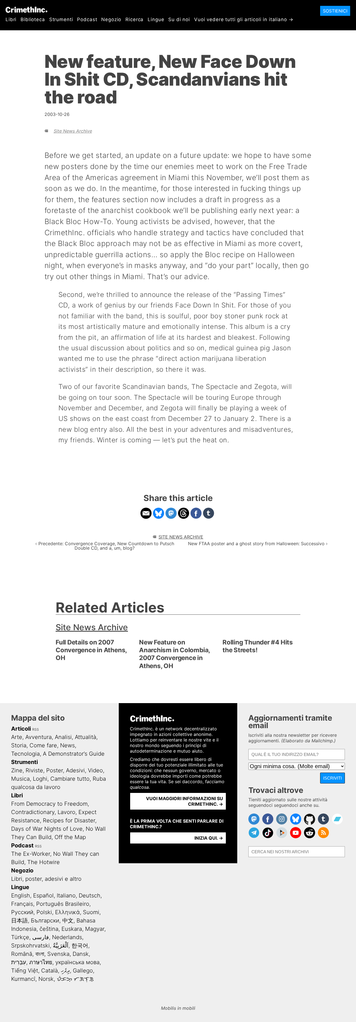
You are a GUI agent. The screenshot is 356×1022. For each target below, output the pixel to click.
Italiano (66, 895)
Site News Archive (73, 131)
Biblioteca (33, 19)
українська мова (77, 962)
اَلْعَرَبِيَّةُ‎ (60, 945)
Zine (17, 770)
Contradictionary (33, 812)
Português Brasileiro (62, 904)
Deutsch (89, 895)
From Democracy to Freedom (49, 803)
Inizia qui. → (208, 838)
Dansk (81, 954)
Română (21, 954)
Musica (20, 778)
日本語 (19, 920)
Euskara (71, 929)
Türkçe (20, 937)
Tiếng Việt (24, 970)
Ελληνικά (67, 912)
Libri (11, 19)
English (20, 895)
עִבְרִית (18, 962)
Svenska (58, 954)
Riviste (34, 770)
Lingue (156, 19)
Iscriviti (332, 778)
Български (45, 920)
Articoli (21, 728)
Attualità (85, 737)
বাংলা (39, 954)
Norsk (46, 979)
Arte (16, 737)
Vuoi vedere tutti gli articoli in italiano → (243, 19)
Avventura (38, 737)
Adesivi (75, 770)
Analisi (63, 737)
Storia (18, 745)
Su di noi (179, 19)
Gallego (83, 970)
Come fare (43, 745)
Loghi (40, 778)
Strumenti (61, 19)
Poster (54, 770)
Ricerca (134, 19)
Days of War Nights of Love (47, 828)
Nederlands (67, 937)
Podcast (87, 19)
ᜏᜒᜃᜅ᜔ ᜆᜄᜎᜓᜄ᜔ (75, 979)
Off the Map (70, 837)
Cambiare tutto (70, 778)
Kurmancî (23, 979)
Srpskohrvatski (30, 945)
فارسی (40, 937)
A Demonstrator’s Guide (74, 753)
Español (43, 895)
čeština (48, 929)
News (67, 745)
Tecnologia (25, 753)
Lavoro (66, 812)
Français (22, 904)
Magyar (94, 929)
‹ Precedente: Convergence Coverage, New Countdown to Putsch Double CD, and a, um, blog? (104, 546)
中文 (67, 920)
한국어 (79, 945)
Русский (22, 912)
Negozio (111, 19)
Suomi (91, 912)
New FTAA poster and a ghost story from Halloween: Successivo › (258, 543)
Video (95, 770)
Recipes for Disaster (69, 820)
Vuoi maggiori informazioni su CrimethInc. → (184, 801)
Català (49, 970)
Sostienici (335, 11)
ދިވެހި (65, 970)
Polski (44, 912)
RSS (35, 729)
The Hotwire (43, 862)
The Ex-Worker (30, 853)
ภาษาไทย (40, 962)
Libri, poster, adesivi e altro (46, 878)
